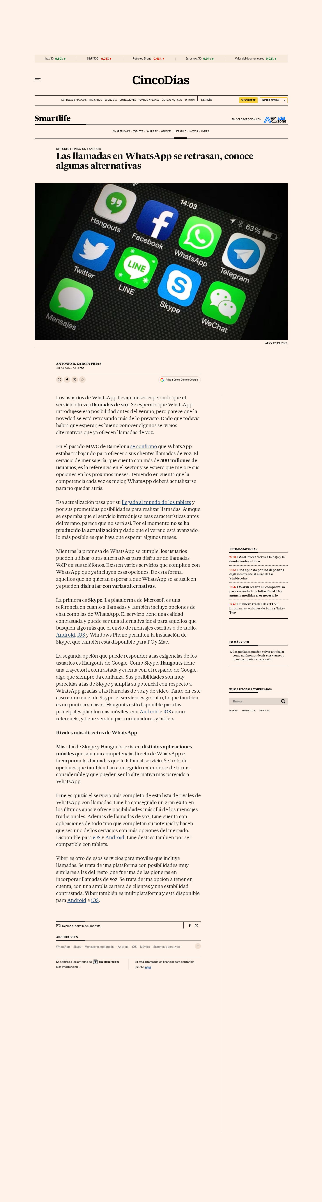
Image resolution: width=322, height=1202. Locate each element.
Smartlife (53, 118)
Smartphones (121, 131)
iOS (81, 635)
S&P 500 (92, 58)
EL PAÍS (204, 98)
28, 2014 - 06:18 (70, 368)
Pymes (205, 131)
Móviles (145, 946)
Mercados (95, 99)
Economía (111, 99)
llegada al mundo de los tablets (156, 502)
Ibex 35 (49, 58)
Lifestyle (180, 131)
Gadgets (166, 131)
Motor (193, 131)
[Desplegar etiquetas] (198, 946)
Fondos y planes (149, 99)
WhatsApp (63, 946)
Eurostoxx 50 (194, 58)
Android (65, 635)
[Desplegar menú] (38, 79)
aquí (148, 967)
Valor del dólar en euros (249, 58)
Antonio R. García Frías (78, 364)
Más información (67, 967)
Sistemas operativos (166, 946)
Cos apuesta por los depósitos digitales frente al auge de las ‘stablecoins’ (256, 574)
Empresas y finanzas (74, 99)
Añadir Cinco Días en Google (182, 379)
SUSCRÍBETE (248, 100)
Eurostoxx (248, 710)
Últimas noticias (172, 99)
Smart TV (152, 131)
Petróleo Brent (142, 58)
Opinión (190, 99)
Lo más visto (239, 642)
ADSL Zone (274, 119)
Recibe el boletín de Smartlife (81, 926)
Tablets (138, 131)
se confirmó (143, 446)
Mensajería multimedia (99, 946)
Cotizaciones (128, 99)
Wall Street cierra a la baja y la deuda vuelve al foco (257, 559)
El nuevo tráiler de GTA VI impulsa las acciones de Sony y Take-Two (257, 608)
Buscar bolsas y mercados (250, 689)
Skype (77, 946)
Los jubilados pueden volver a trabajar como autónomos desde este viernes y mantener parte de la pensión (258, 655)
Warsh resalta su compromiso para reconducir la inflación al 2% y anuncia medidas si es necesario (257, 591)
